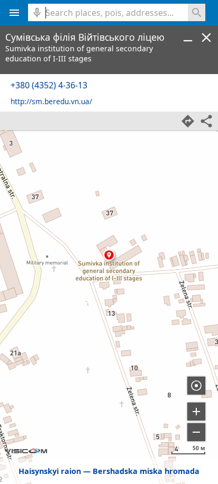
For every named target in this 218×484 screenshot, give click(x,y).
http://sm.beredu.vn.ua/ (51, 101)
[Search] (196, 12)
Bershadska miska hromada (146, 471)
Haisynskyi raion (50, 471)
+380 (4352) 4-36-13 (49, 85)
